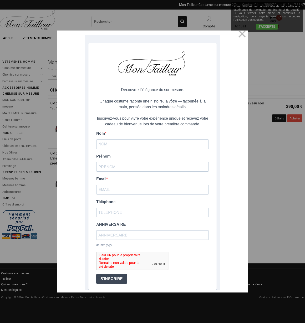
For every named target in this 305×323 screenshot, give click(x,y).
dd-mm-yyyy (104, 245)
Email (101, 179)
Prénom (103, 156)
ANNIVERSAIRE (111, 224)
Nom (100, 133)
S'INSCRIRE (112, 279)
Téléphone (106, 202)
